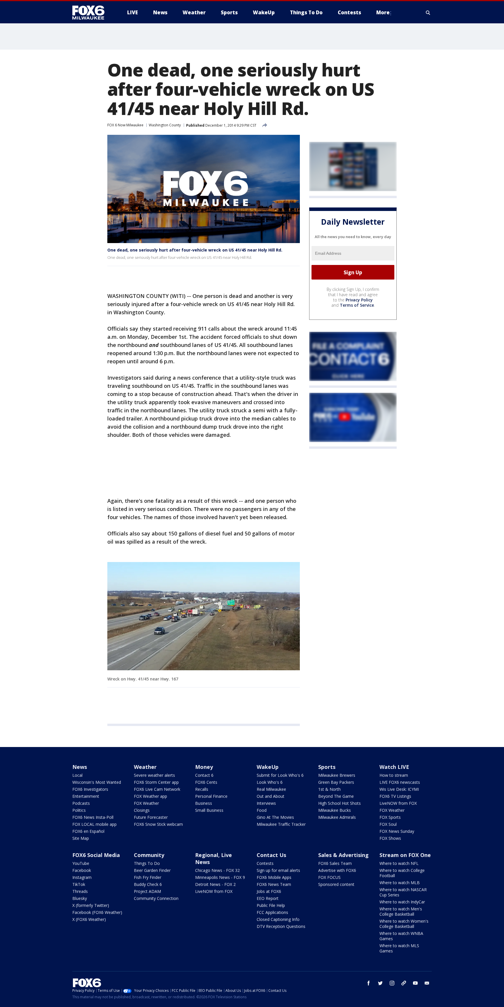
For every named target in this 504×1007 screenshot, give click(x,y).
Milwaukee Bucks (334, 810)
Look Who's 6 (270, 782)
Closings (142, 810)
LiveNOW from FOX (398, 803)
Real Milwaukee (271, 789)
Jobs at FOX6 (269, 891)
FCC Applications (272, 912)
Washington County (165, 125)
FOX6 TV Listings (395, 796)
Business (203, 803)
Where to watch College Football (402, 873)
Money (204, 766)
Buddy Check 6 (148, 884)
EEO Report (268, 898)
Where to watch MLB (399, 882)
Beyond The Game (336, 796)
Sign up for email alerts (278, 870)
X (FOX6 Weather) (89, 919)
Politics (79, 810)
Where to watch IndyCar (402, 902)
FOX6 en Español (88, 831)
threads (403, 983)
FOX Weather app (150, 796)
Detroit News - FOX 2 (215, 884)
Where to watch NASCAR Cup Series (403, 892)
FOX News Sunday (396, 831)
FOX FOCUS (329, 877)
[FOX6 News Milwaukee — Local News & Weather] (91, 13)
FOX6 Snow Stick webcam (158, 824)
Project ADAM (147, 891)
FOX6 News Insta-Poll (92, 817)
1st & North (329, 789)
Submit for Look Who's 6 (280, 775)
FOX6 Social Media (96, 854)
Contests (265, 863)
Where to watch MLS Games (399, 948)
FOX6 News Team (274, 884)
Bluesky (79, 898)
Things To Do (147, 863)
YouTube (80, 863)
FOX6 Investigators (90, 789)
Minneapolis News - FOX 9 (220, 877)
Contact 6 (204, 775)
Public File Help (271, 905)
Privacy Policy (359, 300)
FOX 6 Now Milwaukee (125, 125)
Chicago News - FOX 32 (217, 870)
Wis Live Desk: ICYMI (399, 789)
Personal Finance (211, 796)
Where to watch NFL (399, 863)
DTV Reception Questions (281, 926)
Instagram (82, 877)
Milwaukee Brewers (336, 775)
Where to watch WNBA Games (401, 936)
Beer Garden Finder (152, 870)
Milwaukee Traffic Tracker (281, 824)
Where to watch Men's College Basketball (400, 911)
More (383, 12)
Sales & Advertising (343, 854)
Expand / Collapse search (428, 12)
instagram (392, 983)
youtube (415, 983)
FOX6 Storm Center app (156, 782)
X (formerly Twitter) (90, 905)
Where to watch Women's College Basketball (403, 923)
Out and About (270, 796)
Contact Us (271, 854)
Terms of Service (357, 305)
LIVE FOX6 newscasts (399, 782)
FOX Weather (146, 803)
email (427, 983)
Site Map (80, 838)
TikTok (78, 884)
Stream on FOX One (405, 854)
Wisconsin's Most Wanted (96, 782)
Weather (145, 766)
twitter (380, 983)
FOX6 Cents (206, 782)
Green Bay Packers (336, 782)
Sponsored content (336, 884)
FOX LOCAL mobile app (94, 824)
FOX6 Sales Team (335, 863)
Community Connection (156, 898)
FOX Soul (388, 824)
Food (262, 810)
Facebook (81, 870)
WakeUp (268, 766)
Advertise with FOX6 (337, 870)
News (79, 766)
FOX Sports (390, 817)
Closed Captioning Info (278, 919)
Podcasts (81, 803)
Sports (326, 766)
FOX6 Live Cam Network (157, 789)
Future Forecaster (151, 817)
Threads (80, 891)
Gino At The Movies (275, 817)
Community (149, 854)
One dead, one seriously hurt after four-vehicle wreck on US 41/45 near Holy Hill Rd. (194, 250)
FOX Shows (390, 838)
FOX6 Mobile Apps (274, 877)
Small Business (209, 810)
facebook (368, 983)
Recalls (201, 789)
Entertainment (85, 796)
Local (77, 775)
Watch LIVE (394, 766)
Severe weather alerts (154, 775)
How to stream (393, 775)
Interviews (266, 803)
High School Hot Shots (339, 803)
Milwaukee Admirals (337, 817)
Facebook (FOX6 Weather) (97, 912)
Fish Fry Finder (147, 877)
